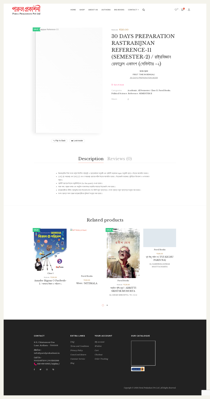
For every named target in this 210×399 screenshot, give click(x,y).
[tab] (91, 159)
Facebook (34, 369)
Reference (133, 93)
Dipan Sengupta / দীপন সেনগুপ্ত (124, 295)
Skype (53, 369)
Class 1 (50, 273)
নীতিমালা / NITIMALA (86, 283)
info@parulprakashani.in (47, 353)
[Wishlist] (176, 10)
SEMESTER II (145, 93)
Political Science (119, 93)
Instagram (47, 369)
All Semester (144, 90)
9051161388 (53, 360)
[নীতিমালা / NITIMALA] (86, 251)
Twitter (40, 369)
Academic (132, 90)
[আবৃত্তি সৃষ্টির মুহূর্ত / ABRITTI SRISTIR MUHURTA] (123, 253)
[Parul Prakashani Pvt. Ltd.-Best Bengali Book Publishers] (26, 10)
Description (91, 158)
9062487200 (40, 360)
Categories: (116, 90)
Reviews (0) (119, 158)
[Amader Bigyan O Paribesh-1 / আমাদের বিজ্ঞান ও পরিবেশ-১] (50, 250)
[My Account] (189, 10)
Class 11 (154, 90)
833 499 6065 (43, 364)
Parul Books (164, 90)
